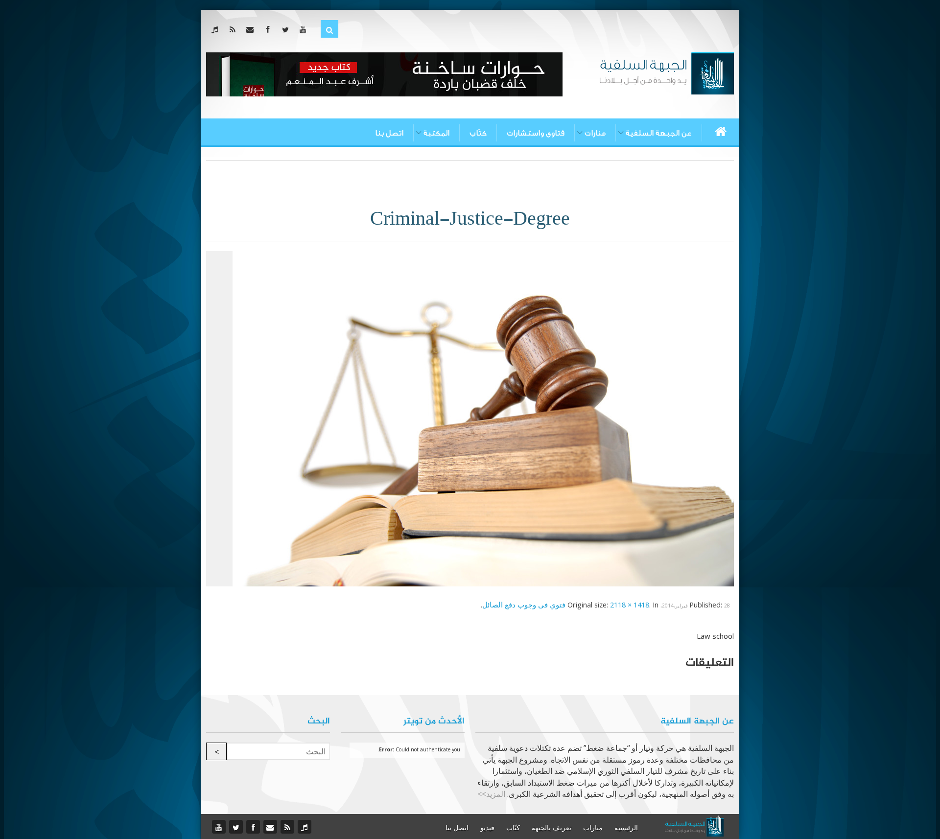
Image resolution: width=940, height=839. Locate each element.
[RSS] (234, 29)
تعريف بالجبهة (551, 827)
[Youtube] (305, 29)
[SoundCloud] (217, 29)
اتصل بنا (389, 133)
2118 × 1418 (629, 604)
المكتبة (436, 133)
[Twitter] (287, 29)
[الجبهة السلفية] (666, 72)
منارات (595, 133)
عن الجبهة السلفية (659, 133)
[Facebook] (269, 29)
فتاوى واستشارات (535, 133)
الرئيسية (626, 827)
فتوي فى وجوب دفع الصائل (523, 604)
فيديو (487, 827)
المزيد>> (491, 794)
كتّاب (478, 133)
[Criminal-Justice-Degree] (483, 417)
